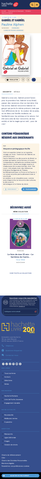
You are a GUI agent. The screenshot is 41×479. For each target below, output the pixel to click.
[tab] (7, 91)
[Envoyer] (35, 311)
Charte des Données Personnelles (14, 460)
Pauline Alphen (13, 24)
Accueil (4, 11)
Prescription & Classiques (16, 11)
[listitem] (3, 364)
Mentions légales (8, 463)
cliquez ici (22, 306)
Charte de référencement (11, 455)
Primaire (28, 11)
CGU (3, 458)
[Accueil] (10, 4)
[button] (15, 28)
